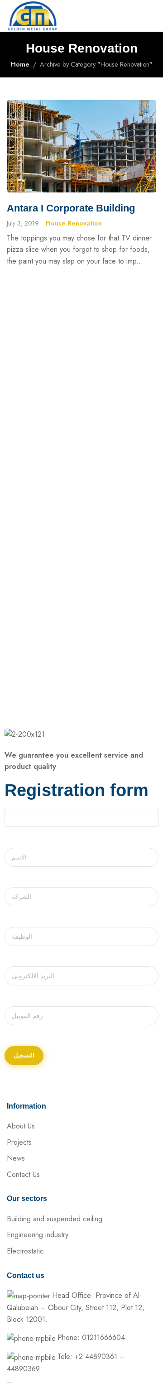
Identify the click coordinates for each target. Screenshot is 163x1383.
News (16, 1158)
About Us (21, 1126)
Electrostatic (25, 1251)
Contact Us (23, 1174)
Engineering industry (37, 1234)
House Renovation (74, 223)
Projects (19, 1142)
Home (20, 64)
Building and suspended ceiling (54, 1219)
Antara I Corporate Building (71, 208)
